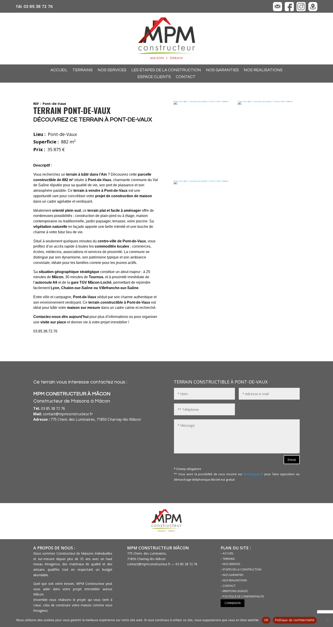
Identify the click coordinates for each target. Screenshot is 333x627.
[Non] (327, 620)
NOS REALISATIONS (263, 70)
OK (266, 620)
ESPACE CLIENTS (154, 77)
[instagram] (301, 10)
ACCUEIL (59, 70)
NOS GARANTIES (222, 70)
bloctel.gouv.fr (253, 474)
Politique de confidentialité (294, 620)
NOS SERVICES (112, 70)
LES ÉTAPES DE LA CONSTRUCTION (166, 70)
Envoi (291, 459)
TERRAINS (82, 70)
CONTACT (185, 77)
